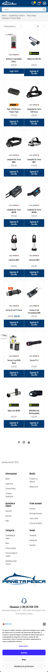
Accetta (24, 652)
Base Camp (31, 15)
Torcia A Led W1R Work (13, 361)
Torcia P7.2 (34, 360)
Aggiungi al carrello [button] (34, 72)
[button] (44, 624)
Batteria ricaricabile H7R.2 (14, 60)
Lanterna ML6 (34, 260)
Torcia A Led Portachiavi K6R (34, 311)
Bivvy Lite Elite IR (34, 59)
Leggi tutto (14, 71)
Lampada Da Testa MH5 (14, 160)
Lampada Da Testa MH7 (34, 160)
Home (4, 15)
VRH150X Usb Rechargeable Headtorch (34, 413)
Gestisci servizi (23, 646)
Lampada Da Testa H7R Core (34, 110)
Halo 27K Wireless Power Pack (14, 110)
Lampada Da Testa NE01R (14, 211)
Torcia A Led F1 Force (14, 310)
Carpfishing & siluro (17, 15)
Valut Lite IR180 (14, 410)
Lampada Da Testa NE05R (34, 211)
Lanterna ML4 (14, 260)
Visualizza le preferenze (24, 666)
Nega (24, 659)
